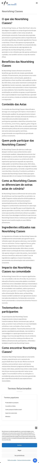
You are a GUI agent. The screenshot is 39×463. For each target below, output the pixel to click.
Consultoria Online (10, 406)
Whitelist (7, 416)
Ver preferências (19, 455)
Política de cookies (12, 460)
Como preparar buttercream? (13, 409)
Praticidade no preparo (11, 402)
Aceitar (19, 445)
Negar (19, 450)
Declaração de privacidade (23, 460)
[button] (36, 428)
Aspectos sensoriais (11, 413)
